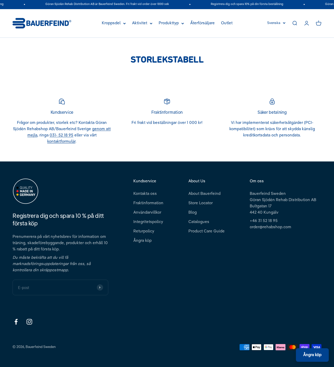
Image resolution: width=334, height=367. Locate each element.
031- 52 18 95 (61, 135)
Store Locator (200, 203)
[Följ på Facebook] (16, 321)
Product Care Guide (206, 231)
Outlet (226, 23)
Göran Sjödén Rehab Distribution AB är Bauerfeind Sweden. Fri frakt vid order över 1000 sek (104, 4)
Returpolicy (143, 231)
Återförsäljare (202, 23)
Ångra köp (142, 241)
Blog (192, 212)
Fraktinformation (148, 203)
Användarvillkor (147, 212)
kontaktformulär (61, 141)
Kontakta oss (145, 194)
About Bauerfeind (204, 194)
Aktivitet (139, 23)
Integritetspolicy (148, 222)
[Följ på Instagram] (29, 321)
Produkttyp (169, 23)
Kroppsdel (111, 23)
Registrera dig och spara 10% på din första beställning (244, 4)
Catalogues (198, 222)
